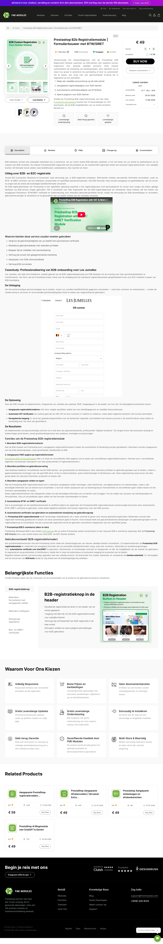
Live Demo (38, 100)
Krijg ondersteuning (146, 8)
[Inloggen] (154, 15)
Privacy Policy (9, 927)
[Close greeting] (157, 930)
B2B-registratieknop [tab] (19, 589)
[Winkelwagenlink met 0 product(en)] (158, 15)
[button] (150, 15)
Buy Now (140, 61)
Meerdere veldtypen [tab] (19, 611)
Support (93, 909)
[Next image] (45, 66)
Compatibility (130, 90)
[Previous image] (8, 66)
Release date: (130, 95)
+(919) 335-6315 (140, 901)
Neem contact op (97, 904)
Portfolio (68, 15)
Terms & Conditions (25, 927)
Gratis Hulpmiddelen (87, 15)
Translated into (130, 104)
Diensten (55, 15)
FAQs (81, 150)
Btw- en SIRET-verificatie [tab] (16, 631)
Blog (124, 15)
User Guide (15, 100)
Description (19, 150)
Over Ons (62, 909)
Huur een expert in (129, 8)
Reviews (51, 150)
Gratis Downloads (98, 900)
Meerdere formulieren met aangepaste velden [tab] (18, 600)
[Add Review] (68, 51)
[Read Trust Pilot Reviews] (97, 51)
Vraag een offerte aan (18, 875)
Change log (111, 150)
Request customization (138, 71)
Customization (146, 150)
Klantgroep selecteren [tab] (14, 620)
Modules (41, 15)
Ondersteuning (109, 15)
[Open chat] (157, 938)
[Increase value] (153, 48)
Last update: (130, 100)
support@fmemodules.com (144, 896)
